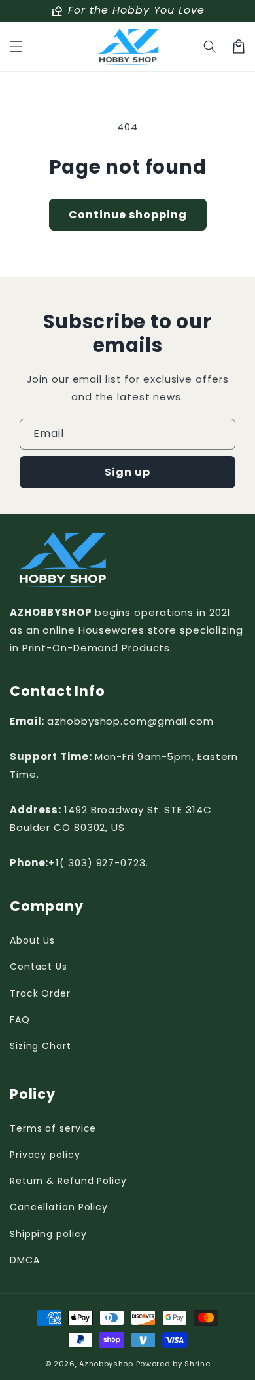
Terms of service (53, 1128)
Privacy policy (45, 1154)
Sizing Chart (40, 1045)
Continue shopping (128, 214)
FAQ (20, 1019)
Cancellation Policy (59, 1207)
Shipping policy (48, 1233)
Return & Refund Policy (68, 1180)
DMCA (25, 1260)
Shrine (197, 1363)
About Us (32, 940)
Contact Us (38, 966)
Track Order (40, 993)
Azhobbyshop (106, 1363)
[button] (16, 46)
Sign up (127, 472)
